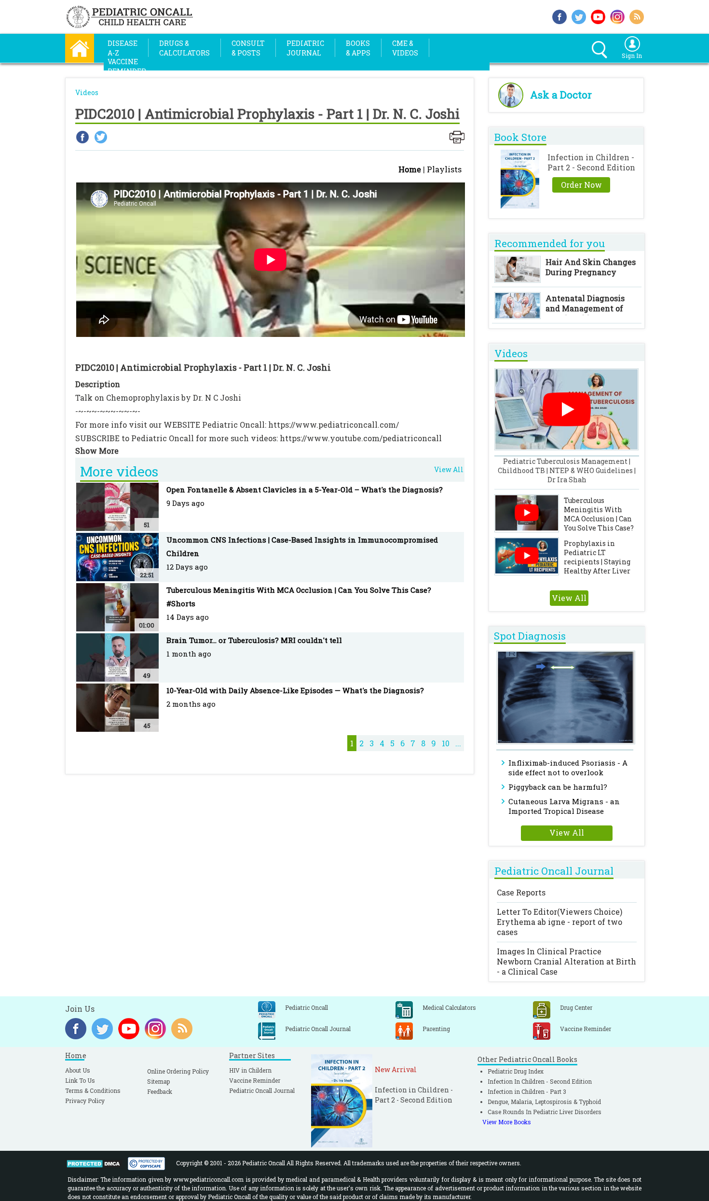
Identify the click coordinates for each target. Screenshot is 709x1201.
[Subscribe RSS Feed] (636, 16)
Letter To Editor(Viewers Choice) (559, 922)
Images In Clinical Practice (566, 961)
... (458, 743)
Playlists (444, 169)
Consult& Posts (248, 48)
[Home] (79, 47)
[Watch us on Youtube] (598, 16)
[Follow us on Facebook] (559, 16)
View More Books (506, 1122)
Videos (86, 92)
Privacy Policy (85, 1100)
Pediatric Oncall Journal (262, 1090)
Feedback (159, 1091)
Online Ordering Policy (178, 1071)
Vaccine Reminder (254, 1080)
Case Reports (521, 892)
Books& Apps (358, 48)
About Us (77, 1070)
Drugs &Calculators (184, 48)
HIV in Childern (250, 1070)
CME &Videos (405, 48)
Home (409, 169)
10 (446, 743)
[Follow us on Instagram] (617, 16)
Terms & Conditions (93, 1090)
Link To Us (80, 1080)
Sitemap (158, 1081)
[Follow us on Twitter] (579, 16)
